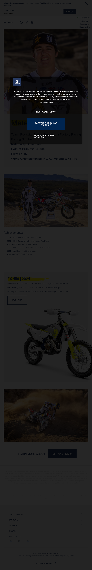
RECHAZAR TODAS (46, 112)
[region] (46, 110)
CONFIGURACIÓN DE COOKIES (44, 136)
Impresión (50, 102)
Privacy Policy (43, 102)
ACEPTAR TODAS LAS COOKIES (46, 124)
